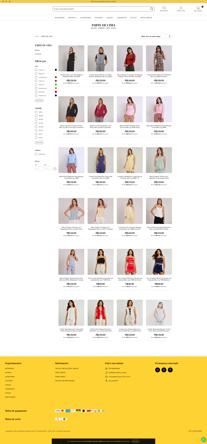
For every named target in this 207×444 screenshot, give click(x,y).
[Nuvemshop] (195, 431)
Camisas (38, 54)
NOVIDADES (60, 18)
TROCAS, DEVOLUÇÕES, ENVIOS (66, 368)
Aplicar (55, 168)
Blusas (37, 50)
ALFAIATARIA (86, 18)
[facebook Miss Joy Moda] (6, 1)
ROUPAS (72, 18)
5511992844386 (114, 368)
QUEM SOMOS (60, 377)
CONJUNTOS (122, 18)
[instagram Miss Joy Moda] (3, 1)
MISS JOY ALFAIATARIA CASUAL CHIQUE (103, 1)
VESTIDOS (99, 18)
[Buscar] (151, 8)
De (36, 165)
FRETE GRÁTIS (146, 18)
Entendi (136, 441)
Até (45, 165)
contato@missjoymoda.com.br (119, 377)
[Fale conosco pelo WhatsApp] (203, 439)
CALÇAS (110, 18)
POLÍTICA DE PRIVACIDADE (64, 381)
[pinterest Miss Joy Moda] (9, 1)
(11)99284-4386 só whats (117, 373)
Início (37, 36)
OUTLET (133, 18)
